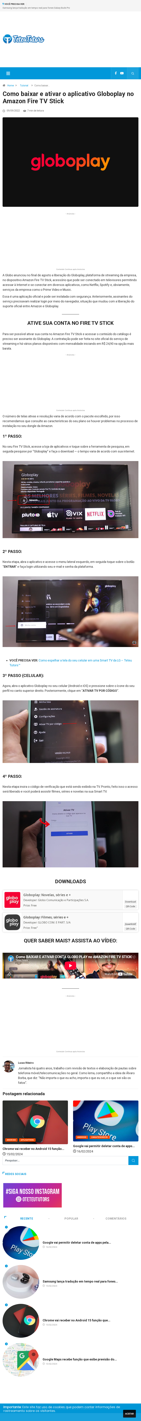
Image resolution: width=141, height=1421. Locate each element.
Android (11, 1140)
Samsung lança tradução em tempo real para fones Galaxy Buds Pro (36, 8)
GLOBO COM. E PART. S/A (54, 922)
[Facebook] (116, 73)
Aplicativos (27, 1140)
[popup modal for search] (132, 73)
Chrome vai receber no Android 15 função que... (76, 1320)
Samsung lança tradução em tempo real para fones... (80, 1281)
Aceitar (129, 1413)
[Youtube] (122, 73)
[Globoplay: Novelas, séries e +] (12, 900)
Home (10, 85)
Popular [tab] (71, 1218)
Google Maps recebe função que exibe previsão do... (80, 1359)
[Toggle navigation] (8, 73)
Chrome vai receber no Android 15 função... (33, 1149)
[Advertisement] (95, 42)
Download (130, 901)
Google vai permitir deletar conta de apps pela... (77, 1242)
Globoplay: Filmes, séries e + (45, 917)
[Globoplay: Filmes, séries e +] (12, 922)
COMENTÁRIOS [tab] (116, 1218)
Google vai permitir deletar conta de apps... (104, 1146)
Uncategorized (99, 1137)
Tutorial (24, 85)
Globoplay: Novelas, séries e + (47, 895)
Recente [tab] (26, 1218)
